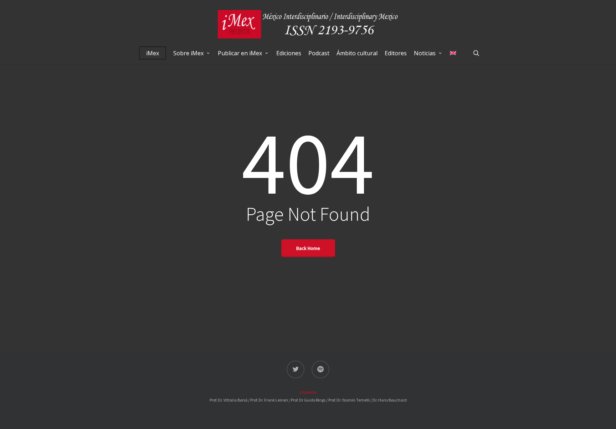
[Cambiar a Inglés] (453, 53)
